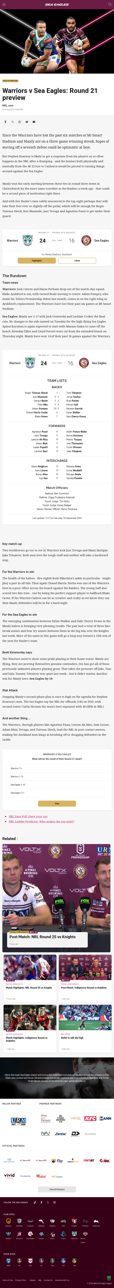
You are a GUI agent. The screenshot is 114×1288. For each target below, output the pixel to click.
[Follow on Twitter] (48, 1202)
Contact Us (48, 1280)
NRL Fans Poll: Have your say (28, 816)
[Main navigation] (4, 4)
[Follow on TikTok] (35, 1202)
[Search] (110, 4)
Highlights (37, 260)
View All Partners (57, 1189)
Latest (77, 260)
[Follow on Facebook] (41, 1202)
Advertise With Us (62, 1280)
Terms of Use (7, 1280)
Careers (33, 1280)
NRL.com (8, 105)
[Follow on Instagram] (54, 1202)
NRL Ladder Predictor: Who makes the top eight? (42, 821)
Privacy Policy (20, 1280)
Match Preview (10, 81)
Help (40, 1280)
